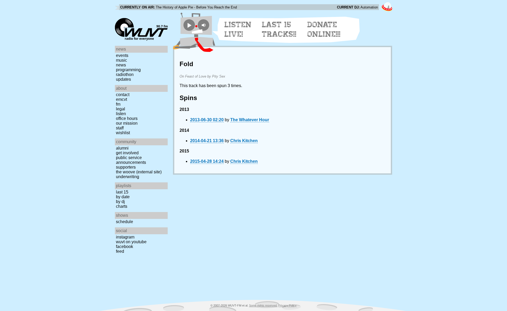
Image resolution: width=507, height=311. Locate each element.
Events (122, 55)
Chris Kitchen (244, 140)
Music (121, 60)
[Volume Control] (204, 25)
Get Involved (127, 153)
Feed (120, 251)
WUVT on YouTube (131, 242)
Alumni (122, 148)
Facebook (124, 246)
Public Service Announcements (131, 160)
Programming (128, 69)
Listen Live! (238, 29)
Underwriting (127, 176)
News (121, 65)
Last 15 (122, 192)
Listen (121, 113)
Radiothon (125, 74)
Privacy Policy (287, 305)
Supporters (126, 167)
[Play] (189, 25)
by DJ (120, 201)
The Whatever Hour (249, 120)
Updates (123, 79)
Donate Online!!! (324, 29)
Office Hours (127, 118)
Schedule (124, 221)
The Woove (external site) (139, 172)
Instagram (125, 237)
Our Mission (127, 123)
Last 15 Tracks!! (279, 29)
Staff (120, 128)
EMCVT (121, 99)
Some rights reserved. (263, 305)
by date (123, 197)
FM (118, 104)
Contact (122, 94)
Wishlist (123, 132)
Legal (120, 109)
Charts (121, 206)
